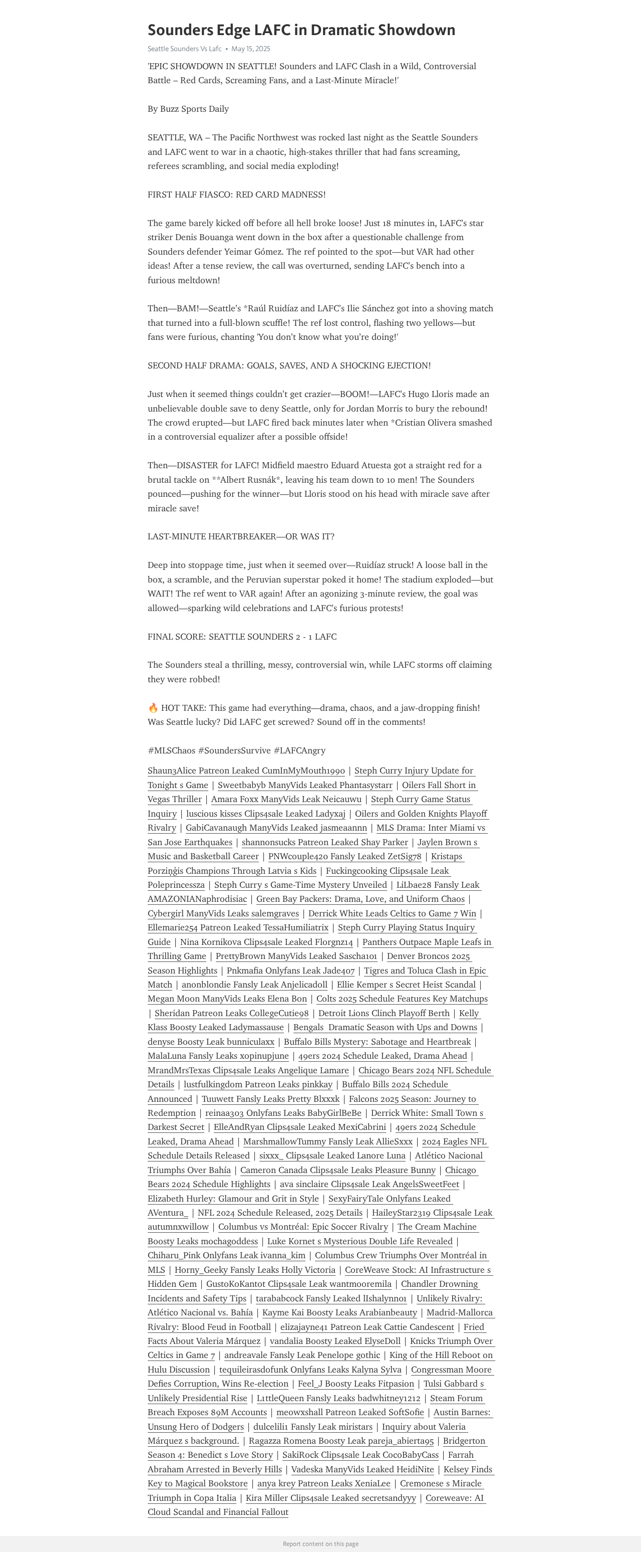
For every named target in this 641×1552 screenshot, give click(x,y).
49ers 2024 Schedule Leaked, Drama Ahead (382, 1055)
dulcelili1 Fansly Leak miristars (313, 1426)
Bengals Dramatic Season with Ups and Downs (385, 1027)
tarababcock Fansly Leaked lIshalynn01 (331, 1298)
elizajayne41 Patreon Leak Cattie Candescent (367, 1326)
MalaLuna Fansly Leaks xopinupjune (218, 1055)
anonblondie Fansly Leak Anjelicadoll (255, 984)
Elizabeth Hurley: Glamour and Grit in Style (233, 1198)
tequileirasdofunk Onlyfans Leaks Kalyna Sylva (310, 1369)
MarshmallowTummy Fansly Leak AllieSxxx (328, 1141)
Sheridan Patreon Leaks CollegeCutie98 (232, 1013)
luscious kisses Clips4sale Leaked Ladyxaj (266, 813)
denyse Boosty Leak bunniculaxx (211, 1041)
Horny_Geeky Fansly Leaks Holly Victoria (255, 1269)
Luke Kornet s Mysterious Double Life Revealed (360, 1241)
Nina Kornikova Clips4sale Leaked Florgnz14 (266, 941)
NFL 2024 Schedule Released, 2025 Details (280, 1212)
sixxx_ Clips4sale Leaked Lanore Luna (332, 1155)
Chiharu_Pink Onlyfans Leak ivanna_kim (226, 1255)
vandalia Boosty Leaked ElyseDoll (335, 1340)
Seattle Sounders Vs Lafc (185, 48)
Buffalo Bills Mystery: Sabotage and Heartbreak (377, 1041)
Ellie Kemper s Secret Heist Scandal (406, 984)
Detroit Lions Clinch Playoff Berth (384, 1013)
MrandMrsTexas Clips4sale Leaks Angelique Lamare (248, 1070)
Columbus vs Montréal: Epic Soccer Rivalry (303, 1226)
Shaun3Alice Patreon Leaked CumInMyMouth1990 (246, 770)
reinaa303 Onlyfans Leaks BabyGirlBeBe (283, 1112)
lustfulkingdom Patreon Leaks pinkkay (258, 1084)
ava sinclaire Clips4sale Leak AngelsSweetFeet (369, 1184)
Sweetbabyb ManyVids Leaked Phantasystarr (305, 785)
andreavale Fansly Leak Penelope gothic (302, 1355)
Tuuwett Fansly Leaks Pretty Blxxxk (271, 1098)
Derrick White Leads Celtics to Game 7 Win (392, 913)
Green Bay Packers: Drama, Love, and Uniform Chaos (360, 898)
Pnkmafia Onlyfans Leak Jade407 (291, 970)
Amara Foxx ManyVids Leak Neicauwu (286, 799)
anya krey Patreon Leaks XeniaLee (324, 1483)
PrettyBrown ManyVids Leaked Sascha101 (297, 955)
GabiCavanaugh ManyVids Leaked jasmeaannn (276, 827)
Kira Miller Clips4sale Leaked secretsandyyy (331, 1497)
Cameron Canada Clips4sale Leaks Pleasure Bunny (338, 1170)
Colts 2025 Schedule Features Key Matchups (402, 998)
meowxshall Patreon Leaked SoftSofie (350, 1412)
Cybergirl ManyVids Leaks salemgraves (223, 913)
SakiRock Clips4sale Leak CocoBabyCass (360, 1454)
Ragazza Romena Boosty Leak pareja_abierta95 (341, 1440)
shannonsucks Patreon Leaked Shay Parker (325, 842)
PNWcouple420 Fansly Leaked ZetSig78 (345, 856)
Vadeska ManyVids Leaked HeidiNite (362, 1469)
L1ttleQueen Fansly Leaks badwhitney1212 (339, 1398)
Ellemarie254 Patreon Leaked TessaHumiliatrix (238, 927)
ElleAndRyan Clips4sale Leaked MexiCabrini (300, 1126)
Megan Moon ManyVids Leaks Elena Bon (227, 998)
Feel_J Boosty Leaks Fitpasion (356, 1383)
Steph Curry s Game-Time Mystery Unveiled (300, 884)
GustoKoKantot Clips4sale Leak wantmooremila (299, 1283)
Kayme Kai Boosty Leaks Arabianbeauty (339, 1312)
